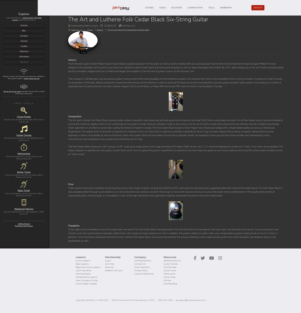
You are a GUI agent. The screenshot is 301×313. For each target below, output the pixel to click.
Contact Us (139, 264)
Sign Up (258, 7)
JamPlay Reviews (142, 261)
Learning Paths (195, 8)
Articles (23, 25)
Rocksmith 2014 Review (24, 226)
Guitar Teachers (142, 267)
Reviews (24, 62)
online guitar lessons (32, 78)
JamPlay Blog (170, 284)
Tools (211, 8)
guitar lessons (28, 18)
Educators (176, 8)
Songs (162, 8)
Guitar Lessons (83, 261)
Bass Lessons (82, 264)
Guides (24, 46)
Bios (24, 31)
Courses (149, 8)
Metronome (169, 274)
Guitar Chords (170, 264)
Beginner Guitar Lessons (88, 267)
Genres (23, 41)
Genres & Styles (83, 274)
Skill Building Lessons (86, 277)
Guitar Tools (169, 277)
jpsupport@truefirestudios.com (191, 300)
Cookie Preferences (144, 274)
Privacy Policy (141, 270)
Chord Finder (170, 267)
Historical (24, 51)
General (24, 36)
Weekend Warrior (172, 261)
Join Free (109, 264)
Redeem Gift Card (114, 270)
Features (109, 267)
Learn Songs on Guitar (87, 280)
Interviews (24, 56)
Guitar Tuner (170, 270)
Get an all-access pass (12, 91)
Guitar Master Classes (86, 284)
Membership (226, 8)
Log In (108, 261)
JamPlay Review (24, 224)
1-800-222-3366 (165, 300)
